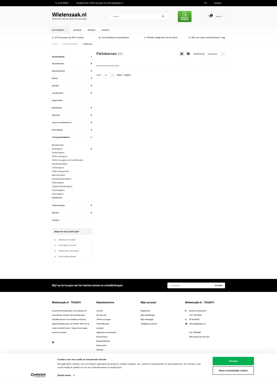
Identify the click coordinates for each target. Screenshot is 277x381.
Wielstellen (57, 108)
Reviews (91, 30)
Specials (56, 115)
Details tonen (64, 375)
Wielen (55, 78)
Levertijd (99, 328)
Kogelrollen (57, 100)
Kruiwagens (57, 149)
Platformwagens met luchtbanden (67, 160)
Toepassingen (58, 205)
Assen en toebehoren (61, 122)
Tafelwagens (58, 167)
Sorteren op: (199, 54)
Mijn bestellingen (148, 315)
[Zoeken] (163, 16)
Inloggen (217, 3)
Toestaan (233, 361)
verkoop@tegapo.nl (197, 324)
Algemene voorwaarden (106, 332)
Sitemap (99, 350)
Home (54, 44)
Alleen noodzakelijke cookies (233, 370)
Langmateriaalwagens (62, 186)
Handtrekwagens (60, 164)
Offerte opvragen (103, 319)
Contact (106, 30)
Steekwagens (58, 152)
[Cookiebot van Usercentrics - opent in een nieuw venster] (38, 375)
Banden (55, 86)
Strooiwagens (58, 190)
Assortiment (58, 30)
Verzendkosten (102, 324)
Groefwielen (57, 93)
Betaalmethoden (103, 341)
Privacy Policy (101, 337)
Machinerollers (58, 175)
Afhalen (77, 30)
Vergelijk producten (149, 324)
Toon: (98, 75)
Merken (55, 213)
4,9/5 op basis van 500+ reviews (69, 37)
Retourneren (101, 345)
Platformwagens (59, 156)
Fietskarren (87, 44)
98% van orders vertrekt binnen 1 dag (208, 37)
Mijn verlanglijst (147, 319)
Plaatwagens (58, 182)
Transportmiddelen (70, 44)
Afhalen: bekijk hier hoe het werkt (162, 37)
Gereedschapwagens (61, 179)
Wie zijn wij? (101, 315)
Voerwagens (57, 194)
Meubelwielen (58, 71)
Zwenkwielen (58, 64)
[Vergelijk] (205, 3)
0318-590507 (63, 3)
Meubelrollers (58, 145)
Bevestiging (57, 130)
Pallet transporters (60, 171)
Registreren (145, 311)
